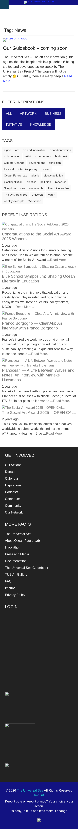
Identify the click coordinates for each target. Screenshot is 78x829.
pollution (45, 181)
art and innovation (34, 150)
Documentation (16, 561)
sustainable (36, 188)
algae (7, 150)
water (51, 194)
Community (13, 505)
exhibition (55, 162)
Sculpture (10, 188)
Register (56, 652)
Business (53, 113)
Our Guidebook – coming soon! (36, 48)
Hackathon (12, 547)
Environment (37, 162)
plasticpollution (13, 181)
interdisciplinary (28, 169)
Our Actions (13, 465)
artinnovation (12, 156)
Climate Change (14, 162)
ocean (46, 169)
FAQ (8, 581)
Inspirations (13, 485)
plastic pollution (53, 175)
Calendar (11, 478)
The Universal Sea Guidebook (26, 567)
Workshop (34, 201)
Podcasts (11, 492)
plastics (31, 181)
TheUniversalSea (58, 188)
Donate (10, 471)
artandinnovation (60, 150)
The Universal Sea (15, 194)
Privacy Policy (15, 595)
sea (22, 188)
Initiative (14, 124)
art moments (43, 156)
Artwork (28, 113)
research (60, 181)
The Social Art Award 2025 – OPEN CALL (39, 412)
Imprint (10, 588)
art (17, 150)
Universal (37, 194)
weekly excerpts (14, 201)
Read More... (59, 260)
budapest (61, 156)
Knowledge (40, 124)
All (9, 113)
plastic (35, 175)
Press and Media (17, 554)
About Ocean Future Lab (22, 540)
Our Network (14, 512)
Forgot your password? (39, 663)
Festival (9, 169)
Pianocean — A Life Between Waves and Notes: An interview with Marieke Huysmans (38, 375)
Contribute (12, 499)
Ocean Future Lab (15, 175)
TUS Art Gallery (16, 574)
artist (28, 156)
